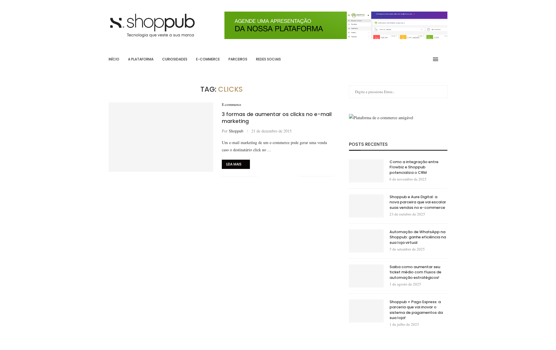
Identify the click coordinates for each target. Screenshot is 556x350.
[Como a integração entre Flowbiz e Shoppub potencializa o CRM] (366, 171)
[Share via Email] (293, 176)
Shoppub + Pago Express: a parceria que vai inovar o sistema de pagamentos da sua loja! (416, 309)
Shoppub (236, 131)
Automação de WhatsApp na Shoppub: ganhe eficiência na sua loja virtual (417, 237)
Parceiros (237, 59)
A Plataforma (140, 59)
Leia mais (234, 164)
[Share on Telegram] (287, 176)
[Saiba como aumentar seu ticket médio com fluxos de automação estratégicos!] (366, 276)
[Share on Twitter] (275, 176)
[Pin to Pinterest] (281, 176)
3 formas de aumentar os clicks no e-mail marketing (277, 117)
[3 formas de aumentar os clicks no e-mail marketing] (161, 137)
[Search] (444, 59)
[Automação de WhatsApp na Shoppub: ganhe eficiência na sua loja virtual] (366, 241)
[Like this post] (262, 176)
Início (114, 59)
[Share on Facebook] (269, 176)
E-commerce (208, 59)
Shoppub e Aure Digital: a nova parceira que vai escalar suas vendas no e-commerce (417, 202)
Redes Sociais (268, 59)
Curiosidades (174, 59)
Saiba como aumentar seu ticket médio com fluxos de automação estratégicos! (415, 272)
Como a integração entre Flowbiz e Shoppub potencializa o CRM (413, 167)
